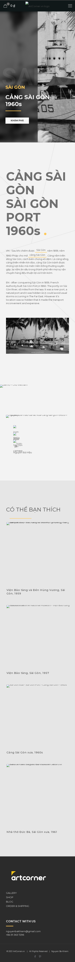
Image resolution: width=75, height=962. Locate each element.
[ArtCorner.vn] (37, 5)
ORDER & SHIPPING (17, 906)
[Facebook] (35, 956)
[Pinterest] (40, 956)
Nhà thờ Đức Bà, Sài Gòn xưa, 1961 (32, 832)
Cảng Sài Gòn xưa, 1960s (25, 752)
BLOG (9, 901)
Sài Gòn (41, 249)
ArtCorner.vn (19, 951)
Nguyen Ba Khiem (59, 951)
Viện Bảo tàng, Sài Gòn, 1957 (28, 673)
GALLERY (11, 892)
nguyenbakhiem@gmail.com (23, 931)
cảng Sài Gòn (37, 254)
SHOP (9, 897)
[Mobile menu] (70, 6)
